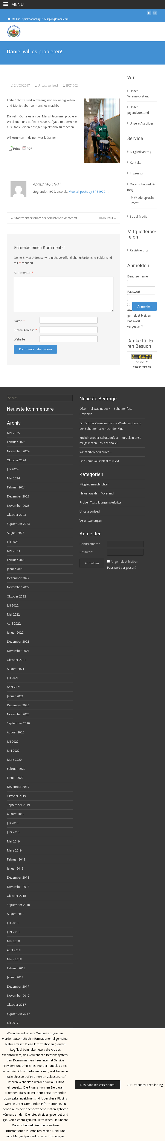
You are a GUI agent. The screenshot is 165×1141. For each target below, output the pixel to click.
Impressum (137, 173)
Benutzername (137, 276)
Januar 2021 (15, 696)
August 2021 (15, 669)
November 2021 (18, 651)
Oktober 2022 (16, 596)
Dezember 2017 (18, 986)
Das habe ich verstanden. (97, 1085)
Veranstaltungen (90, 520)
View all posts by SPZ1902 (89, 191)
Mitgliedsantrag (140, 152)
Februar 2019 (16, 859)
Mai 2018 (13, 941)
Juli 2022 (12, 605)
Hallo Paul (108, 218)
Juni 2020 (13, 750)
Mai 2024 (13, 478)
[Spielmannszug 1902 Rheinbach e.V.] (10, 31)
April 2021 (14, 687)
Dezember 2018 (18, 877)
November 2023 (18, 506)
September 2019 (18, 805)
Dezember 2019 (18, 787)
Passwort (133, 291)
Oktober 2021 (16, 660)
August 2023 (15, 533)
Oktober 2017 (16, 1004)
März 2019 (14, 850)
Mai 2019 (13, 841)
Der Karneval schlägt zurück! (99, 461)
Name (19, 321)
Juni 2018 (13, 932)
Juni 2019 (13, 832)
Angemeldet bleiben (124, 561)
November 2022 (18, 587)
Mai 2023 (13, 551)
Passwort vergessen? (121, 567)
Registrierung (139, 250)
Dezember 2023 (18, 496)
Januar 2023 (15, 569)
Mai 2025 (13, 433)
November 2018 (18, 887)
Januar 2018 (15, 977)
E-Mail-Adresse (25, 330)
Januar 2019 (15, 868)
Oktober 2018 (16, 896)
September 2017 (18, 1014)
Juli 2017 (12, 1023)
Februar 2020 (16, 769)
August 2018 (15, 914)
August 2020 (15, 732)
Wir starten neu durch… (95, 452)
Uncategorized (48, 85)
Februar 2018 (16, 968)
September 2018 (18, 905)
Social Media (138, 216)
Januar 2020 (15, 778)
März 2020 (14, 760)
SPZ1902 (72, 85)
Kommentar (23, 273)
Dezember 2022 (18, 578)
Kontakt (135, 162)
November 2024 (18, 451)
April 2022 (14, 623)
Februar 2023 (16, 560)
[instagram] (155, 14)
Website (19, 339)
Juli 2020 (12, 741)
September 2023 (18, 524)
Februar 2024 (16, 487)
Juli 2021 (12, 678)
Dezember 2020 (18, 705)
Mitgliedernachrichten (94, 484)
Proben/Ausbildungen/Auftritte (100, 502)
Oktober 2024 (16, 460)
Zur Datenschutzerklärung (145, 1085)
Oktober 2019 (16, 796)
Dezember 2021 (18, 641)
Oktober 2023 (16, 515)
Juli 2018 (12, 923)
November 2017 (18, 995)
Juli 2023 (12, 542)
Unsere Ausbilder (141, 123)
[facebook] (149, 14)
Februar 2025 (16, 442)
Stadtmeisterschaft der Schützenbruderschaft (44, 218)
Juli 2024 (12, 469)
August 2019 (15, 814)
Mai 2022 (13, 614)
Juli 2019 (12, 823)
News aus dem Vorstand (96, 493)
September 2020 (18, 723)
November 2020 (18, 714)
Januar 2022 (15, 632)
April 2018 (14, 950)
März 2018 (14, 959)
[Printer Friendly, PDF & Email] (20, 148)
